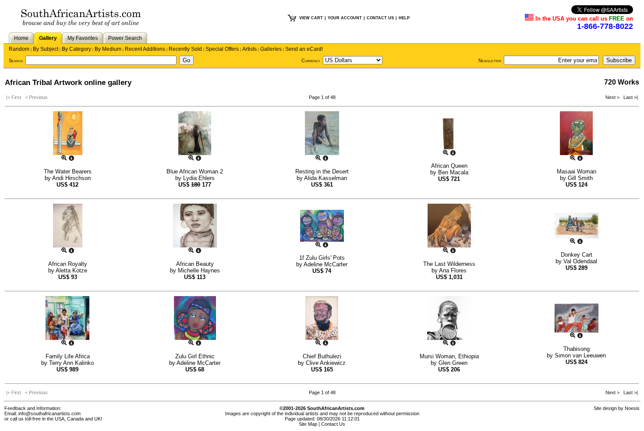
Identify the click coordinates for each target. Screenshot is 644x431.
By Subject (45, 49)
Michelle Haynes (199, 270)
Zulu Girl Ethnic (195, 356)
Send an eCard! (304, 49)
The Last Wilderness (449, 264)
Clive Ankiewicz (326, 363)
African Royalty (67, 264)
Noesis (632, 408)
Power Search (125, 38)
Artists (249, 49)
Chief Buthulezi (322, 356)
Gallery (48, 38)
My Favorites (82, 38)
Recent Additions (145, 49)
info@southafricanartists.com (49, 413)
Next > (613, 97)
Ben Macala (453, 172)
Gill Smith (580, 178)
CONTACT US (380, 18)
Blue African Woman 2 (194, 171)
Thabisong (576, 349)
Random (19, 49)
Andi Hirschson (71, 178)
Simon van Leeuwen (580, 355)
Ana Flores (453, 270)
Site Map (308, 424)
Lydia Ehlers (199, 178)
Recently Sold (185, 49)
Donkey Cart (576, 254)
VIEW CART (311, 18)
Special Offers (222, 49)
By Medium (108, 49)
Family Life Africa (68, 356)
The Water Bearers (68, 171)
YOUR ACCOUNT (345, 18)
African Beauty (195, 264)
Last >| (629, 97)
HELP (404, 18)
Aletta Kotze (71, 270)
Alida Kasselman (325, 178)
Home (21, 38)
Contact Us (333, 424)
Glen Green (453, 363)
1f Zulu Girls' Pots (322, 257)
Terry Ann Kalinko (71, 363)
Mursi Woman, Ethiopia (449, 356)
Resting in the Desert (322, 171)
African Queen (449, 166)
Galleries (271, 49)
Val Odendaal (580, 261)
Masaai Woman (576, 171)
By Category (76, 49)
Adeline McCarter (325, 264)
